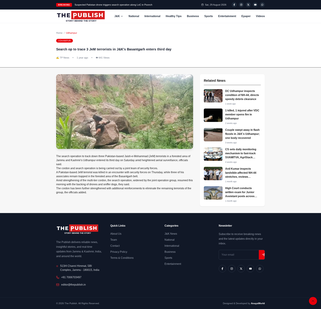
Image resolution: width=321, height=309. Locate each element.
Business (193, 16)
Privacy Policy (118, 251)
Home (59, 32)
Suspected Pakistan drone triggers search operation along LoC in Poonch (113, 4)
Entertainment (227, 16)
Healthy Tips (174, 16)
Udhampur (71, 32)
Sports (208, 16)
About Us (115, 233)
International (152, 16)
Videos (260, 16)
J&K (117, 16)
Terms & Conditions (122, 257)
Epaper (246, 16)
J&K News (171, 233)
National (134, 16)
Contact (115, 245)
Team (113, 239)
